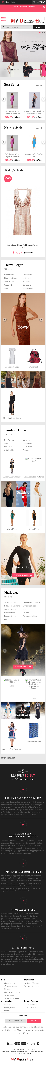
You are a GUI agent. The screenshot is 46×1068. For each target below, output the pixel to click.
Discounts (10, 995)
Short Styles (9, 282)
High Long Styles (10, 278)
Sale (6, 288)
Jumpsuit (26, 440)
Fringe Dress (28, 288)
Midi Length (27, 278)
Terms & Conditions (17, 1049)
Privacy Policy (9, 1008)
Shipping (9, 989)
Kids (5, 620)
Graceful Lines (9, 285)
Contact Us (10, 983)
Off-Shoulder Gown (12, 418)
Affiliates (32, 1008)
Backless (26, 450)
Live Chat (40, 2)
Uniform (26, 613)
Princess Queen (10, 616)
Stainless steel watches (34, 477)
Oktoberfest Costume (31, 602)
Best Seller (12, 85)
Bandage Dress (15, 430)
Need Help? (10, 2)
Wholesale (33, 1005)
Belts (12, 686)
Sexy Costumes (10, 602)
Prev (3, 46)
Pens (34, 698)
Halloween (12, 593)
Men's (25, 609)
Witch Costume (10, 609)
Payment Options (13, 992)
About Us (7, 1005)
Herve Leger (13, 265)
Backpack (33, 367)
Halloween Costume (12, 606)
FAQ (8, 1011)
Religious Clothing (30, 616)
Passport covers (34, 741)
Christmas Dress (29, 606)
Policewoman (9, 613)
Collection (27, 285)
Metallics (26, 282)
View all (39, 85)
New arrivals (13, 127)
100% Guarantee (12, 998)
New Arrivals (9, 275)
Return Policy (11, 986)
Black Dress (27, 447)
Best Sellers (27, 275)
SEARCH (39, 27)
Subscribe (34, 1021)
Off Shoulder (9, 450)
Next (43, 46)
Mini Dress (8, 447)
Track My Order (33, 986)
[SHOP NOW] (11, 69)
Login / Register (33, 983)
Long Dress (27, 443)
